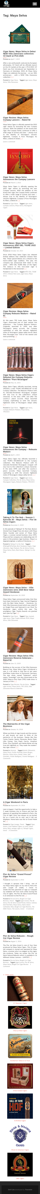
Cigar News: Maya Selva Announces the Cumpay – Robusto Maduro (20, 449)
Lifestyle (13, 750)
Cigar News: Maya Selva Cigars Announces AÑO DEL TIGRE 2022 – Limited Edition (19, 245)
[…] (12, 77)
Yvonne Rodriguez (28, 756)
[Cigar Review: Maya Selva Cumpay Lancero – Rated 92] (20, 102)
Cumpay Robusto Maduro (11, 410)
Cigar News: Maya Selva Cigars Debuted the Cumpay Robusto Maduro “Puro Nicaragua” (18, 377)
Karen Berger (27, 752)
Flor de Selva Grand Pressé (17, 903)
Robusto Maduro (21, 482)
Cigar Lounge (14, 824)
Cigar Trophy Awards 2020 (20, 618)
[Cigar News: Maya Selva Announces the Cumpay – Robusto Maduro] (20, 431)
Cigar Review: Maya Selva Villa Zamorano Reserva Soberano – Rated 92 (18, 658)
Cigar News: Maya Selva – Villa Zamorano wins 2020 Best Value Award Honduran (18, 589)
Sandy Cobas (22, 754)
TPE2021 (6, 412)
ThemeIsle (28, 1189)
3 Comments (13, 830)
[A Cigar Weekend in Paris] (20, 782)
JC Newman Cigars (20, 1003)
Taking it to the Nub (17, 544)
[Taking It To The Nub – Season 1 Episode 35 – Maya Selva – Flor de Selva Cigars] (20, 501)
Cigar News (14, 80)
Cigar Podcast (14, 548)
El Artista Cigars (20, 1120)
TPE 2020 (24, 686)
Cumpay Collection (9, 480)
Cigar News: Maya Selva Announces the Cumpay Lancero (19, 178)
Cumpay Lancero (8, 205)
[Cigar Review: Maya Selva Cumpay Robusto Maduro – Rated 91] (20, 295)
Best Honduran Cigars (24, 546)
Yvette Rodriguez (15, 756)
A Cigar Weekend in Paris (15, 802)
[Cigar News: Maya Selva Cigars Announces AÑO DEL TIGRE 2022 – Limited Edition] (20, 227)
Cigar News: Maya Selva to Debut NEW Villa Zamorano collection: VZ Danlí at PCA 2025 (19, 53)
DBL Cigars (20, 1178)
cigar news (28, 80)
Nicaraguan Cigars (9, 482)
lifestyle (6, 754)
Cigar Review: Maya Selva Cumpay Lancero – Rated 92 (16, 119)
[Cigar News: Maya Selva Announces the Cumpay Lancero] (20, 161)
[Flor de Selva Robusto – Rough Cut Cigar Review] (20, 924)
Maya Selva (19, 205)
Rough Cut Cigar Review (23, 907)
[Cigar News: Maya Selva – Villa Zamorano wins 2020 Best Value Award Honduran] (20, 572)
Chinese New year (14, 274)
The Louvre (15, 909)
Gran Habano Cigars (15, 826)
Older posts (8, 975)
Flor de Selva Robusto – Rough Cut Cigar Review (18, 937)
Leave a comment (9, 141)
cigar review (7, 686)
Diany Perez (7, 752)
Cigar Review (14, 684)
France (31, 548)
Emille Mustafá (17, 752)
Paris (13, 550)
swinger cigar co (17, 828)
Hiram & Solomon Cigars (20, 1150)
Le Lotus (25, 826)
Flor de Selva (21, 480)
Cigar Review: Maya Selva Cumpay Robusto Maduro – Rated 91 (19, 313)
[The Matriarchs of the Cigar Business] (20, 708)
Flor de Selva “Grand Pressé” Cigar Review (17, 875)
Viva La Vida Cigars (20, 1030)
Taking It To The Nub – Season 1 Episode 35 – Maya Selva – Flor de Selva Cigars (20, 519)
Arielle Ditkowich (29, 750)
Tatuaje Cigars (28, 828)
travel (5, 830)
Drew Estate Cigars (20, 1090)
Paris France (20, 550)
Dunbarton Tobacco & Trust (20, 1060)
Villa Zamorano (13, 82)
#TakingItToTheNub (9, 546)
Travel (22, 824)
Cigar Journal (29, 616)
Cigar (33, 824)
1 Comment (30, 909)
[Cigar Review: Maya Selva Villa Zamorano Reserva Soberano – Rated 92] (20, 640)
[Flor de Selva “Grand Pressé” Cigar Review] (20, 854)
